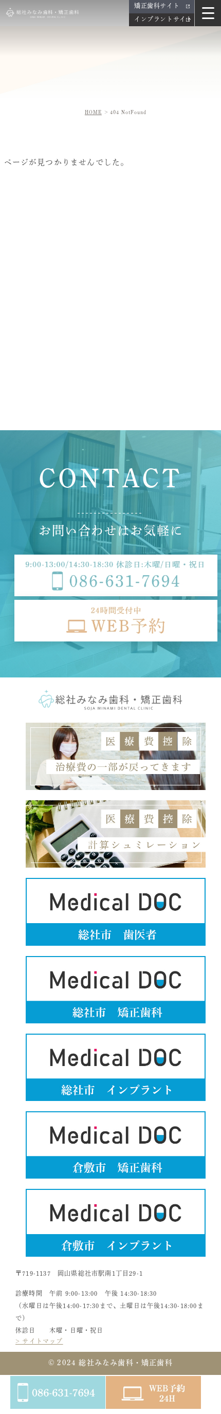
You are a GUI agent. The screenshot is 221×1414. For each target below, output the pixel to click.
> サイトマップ (39, 1341)
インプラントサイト (163, 19)
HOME (93, 112)
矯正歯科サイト (156, 6)
